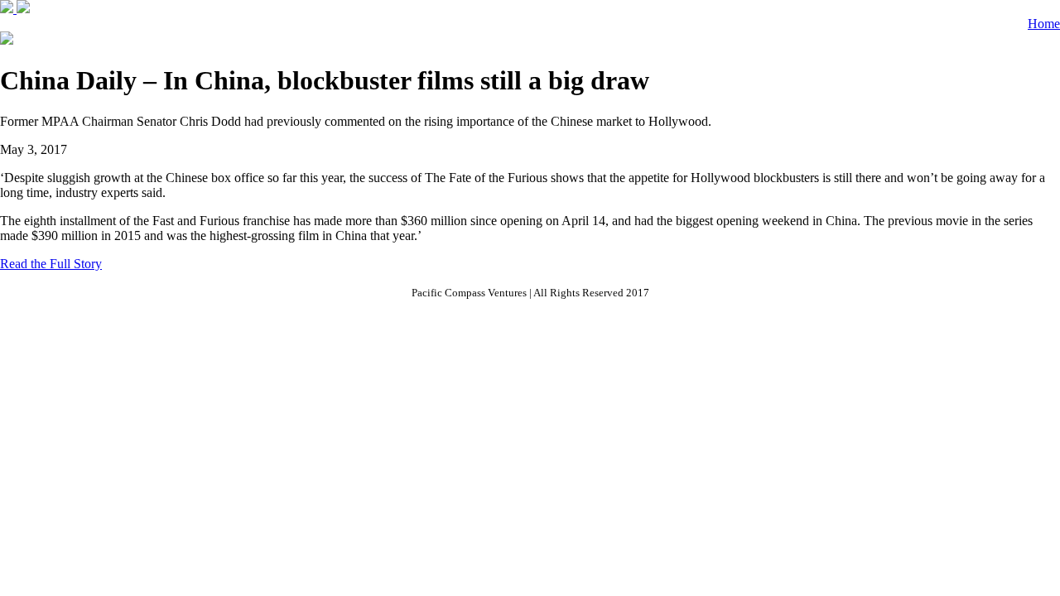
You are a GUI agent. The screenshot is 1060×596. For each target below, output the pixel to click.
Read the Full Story (51, 264)
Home (1044, 24)
